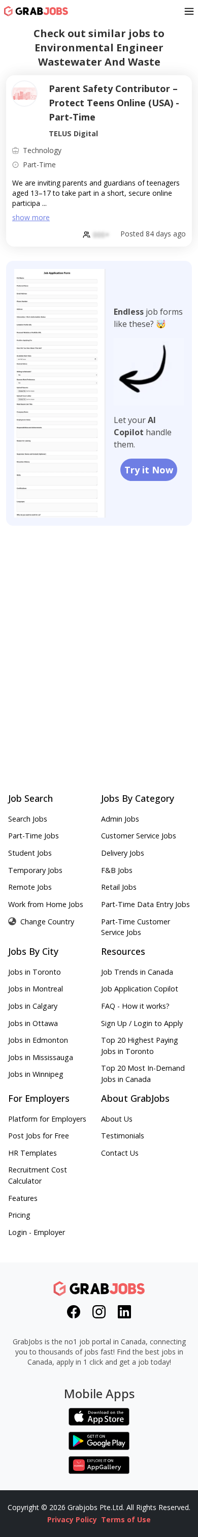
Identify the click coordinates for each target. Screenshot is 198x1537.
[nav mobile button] (189, 11)
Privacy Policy (72, 1519)
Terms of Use (126, 1519)
